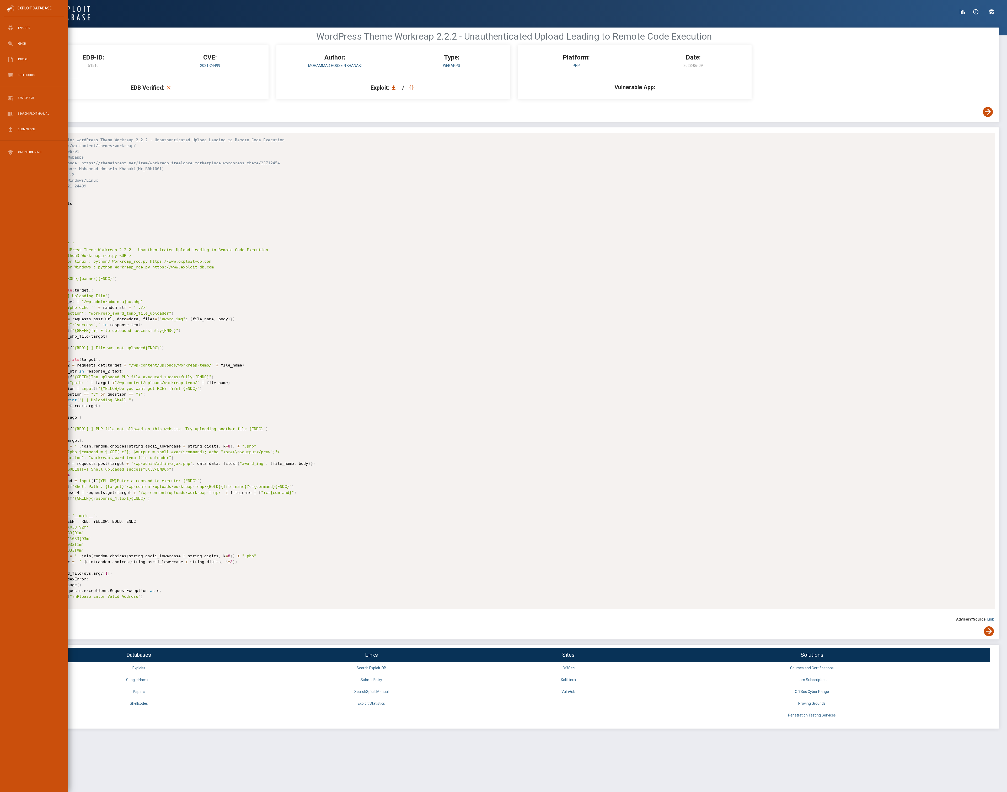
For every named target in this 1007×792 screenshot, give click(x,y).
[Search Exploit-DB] (991, 12)
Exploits (138, 668)
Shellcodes (139, 703)
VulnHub (568, 691)
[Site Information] (977, 12)
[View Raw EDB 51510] (412, 87)
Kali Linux (568, 680)
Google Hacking (139, 680)
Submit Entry (371, 680)
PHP (576, 65)
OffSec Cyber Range (812, 691)
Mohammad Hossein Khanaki (335, 65)
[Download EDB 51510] (394, 87)
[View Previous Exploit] (40, 112)
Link (990, 619)
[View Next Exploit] (988, 112)
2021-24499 (210, 65)
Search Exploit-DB (371, 668)
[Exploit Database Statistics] (962, 12)
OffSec (569, 668)
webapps (451, 65)
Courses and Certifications (812, 668)
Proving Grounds (812, 703)
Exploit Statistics (371, 703)
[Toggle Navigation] (34, 12)
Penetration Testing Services (812, 715)
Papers (139, 691)
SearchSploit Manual (371, 691)
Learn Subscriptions (812, 680)
